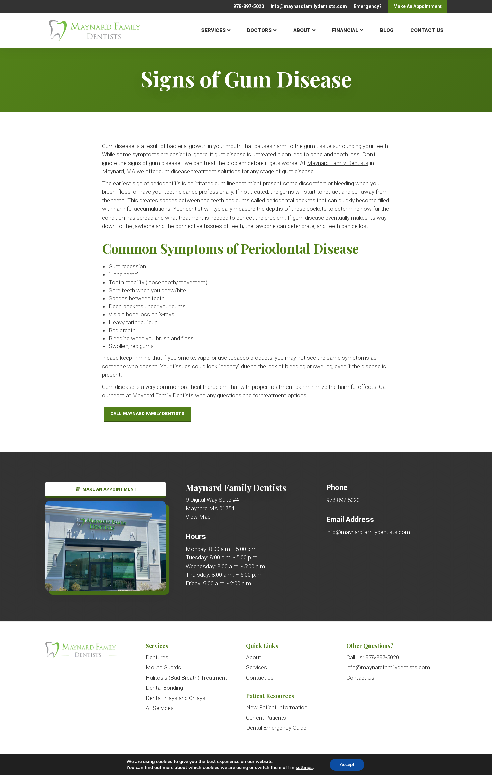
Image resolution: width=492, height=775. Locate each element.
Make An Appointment (109, 489)
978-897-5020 (248, 6)
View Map (198, 516)
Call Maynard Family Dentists (147, 413)
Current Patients (266, 717)
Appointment (417, 6)
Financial (345, 30)
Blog (387, 30)
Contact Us (426, 30)
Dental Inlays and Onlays (176, 698)
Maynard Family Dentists (337, 163)
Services (213, 30)
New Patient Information (276, 707)
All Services (160, 708)
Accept (347, 764)
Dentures (157, 657)
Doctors (259, 30)
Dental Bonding (164, 687)
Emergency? (368, 6)
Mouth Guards (163, 667)
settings (304, 768)
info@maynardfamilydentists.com (309, 6)
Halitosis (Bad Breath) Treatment (186, 677)
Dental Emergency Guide (276, 727)
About (302, 30)
